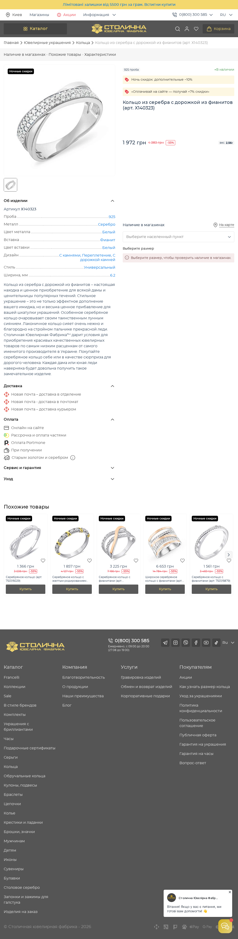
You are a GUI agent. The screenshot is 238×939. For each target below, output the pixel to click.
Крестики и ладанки (23, 822)
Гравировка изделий (141, 677)
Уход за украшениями (200, 696)
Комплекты (15, 715)
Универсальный (99, 267)
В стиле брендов (20, 705)
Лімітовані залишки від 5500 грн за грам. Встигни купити (119, 5)
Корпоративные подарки (145, 696)
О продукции (75, 687)
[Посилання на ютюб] (206, 642)
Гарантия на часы (196, 754)
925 (112, 217)
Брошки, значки (19, 832)
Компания (74, 667)
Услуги (129, 667)
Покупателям (195, 667)
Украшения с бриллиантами (18, 726)
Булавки (12, 878)
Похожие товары (65, 54)
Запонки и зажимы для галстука (26, 899)
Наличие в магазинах (24, 54)
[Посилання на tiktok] (216, 642)
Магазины (39, 15)
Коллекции (14, 687)
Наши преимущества (83, 696)
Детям (10, 850)
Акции (69, 15)
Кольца (11, 767)
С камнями (69, 255)
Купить (26, 589)
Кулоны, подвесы (20, 785)
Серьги (11, 757)
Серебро (106, 224)
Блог (67, 705)
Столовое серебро (22, 887)
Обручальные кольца (24, 776)
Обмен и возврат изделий (146, 687)
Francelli (11, 677)
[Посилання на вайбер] (186, 642)
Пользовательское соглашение (197, 723)
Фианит (107, 240)
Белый (108, 232)
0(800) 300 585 (193, 15)
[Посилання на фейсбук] (196, 642)
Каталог (39, 29)
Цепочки (12, 804)
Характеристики (100, 54)
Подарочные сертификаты (30, 748)
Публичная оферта (197, 735)
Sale (7, 696)
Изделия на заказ (21, 912)
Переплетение (96, 255)
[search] (177, 28)
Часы (9, 739)
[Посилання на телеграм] (165, 642)
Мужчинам (14, 841)
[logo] (119, 29)
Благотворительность (83, 677)
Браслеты (13, 795)
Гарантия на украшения (202, 744)
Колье (9, 813)
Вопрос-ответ (192, 763)
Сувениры (14, 869)
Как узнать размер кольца (204, 687)
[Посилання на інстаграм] (175, 642)
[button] (187, 28)
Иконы (10, 860)
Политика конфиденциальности (200, 708)
